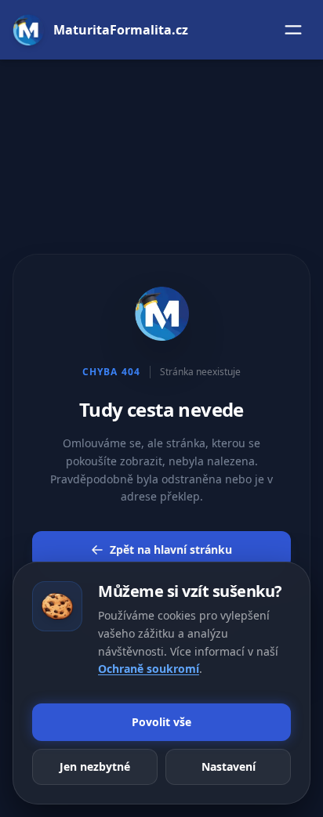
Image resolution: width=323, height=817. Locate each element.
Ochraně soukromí (148, 668)
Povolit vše (161, 721)
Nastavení (228, 766)
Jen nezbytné (95, 766)
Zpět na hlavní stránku (171, 549)
